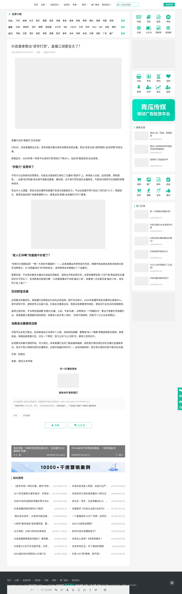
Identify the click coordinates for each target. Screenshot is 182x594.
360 (100, 26)
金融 (25, 20)
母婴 (105, 20)
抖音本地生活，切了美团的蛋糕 (88, 546)
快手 (34, 26)
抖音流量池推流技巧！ (160, 277)
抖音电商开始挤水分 (159, 251)
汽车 (18, 20)
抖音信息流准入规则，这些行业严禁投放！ (93, 486)
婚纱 (91, 20)
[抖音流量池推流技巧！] (141, 278)
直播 (51, 33)
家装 (78, 20)
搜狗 (114, 26)
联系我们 (106, 4)
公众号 (58, 26)
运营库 (67, 4)
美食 (71, 20)
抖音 (18, 26)
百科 (31, 33)
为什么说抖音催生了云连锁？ (161, 266)
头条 (81, 26)
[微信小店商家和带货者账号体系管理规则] (141, 146)
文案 (25, 33)
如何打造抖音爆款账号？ (84, 531)
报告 (38, 33)
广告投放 (72, 405)
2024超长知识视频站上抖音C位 (30, 553)
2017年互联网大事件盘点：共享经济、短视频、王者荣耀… (40, 493)
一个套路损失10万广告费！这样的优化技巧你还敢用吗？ (98, 516)
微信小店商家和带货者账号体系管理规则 (161, 147)
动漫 (58, 20)
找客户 (79, 405)
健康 (45, 20)
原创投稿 (169, 4)
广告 (105, 33)
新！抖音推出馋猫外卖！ (161, 211)
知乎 (88, 26)
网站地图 (79, 585)
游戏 (51, 20)
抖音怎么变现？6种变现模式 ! (87, 538)
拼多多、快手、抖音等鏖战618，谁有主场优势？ (96, 501)
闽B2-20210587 (129, 585)
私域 (85, 33)
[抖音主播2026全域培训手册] (141, 224)
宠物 (111, 20)
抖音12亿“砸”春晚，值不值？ (86, 553)
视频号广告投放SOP (159, 159)
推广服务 (95, 4)
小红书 (73, 26)
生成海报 (47, 589)
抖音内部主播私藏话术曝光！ (161, 239)
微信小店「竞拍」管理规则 (161, 134)
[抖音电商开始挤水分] (141, 251)
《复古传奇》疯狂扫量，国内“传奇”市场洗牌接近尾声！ (40, 486)
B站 (65, 26)
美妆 (65, 20)
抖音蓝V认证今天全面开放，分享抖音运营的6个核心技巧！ (40, 546)
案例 (84, 4)
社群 (91, 33)
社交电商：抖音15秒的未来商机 (30, 531)
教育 (85, 20)
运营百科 (54, 4)
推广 (111, 33)
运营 (43, 4)
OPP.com (42, 585)
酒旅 (98, 20)
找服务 (85, 405)
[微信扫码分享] (56, 589)
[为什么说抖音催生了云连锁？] (141, 264)
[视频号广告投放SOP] (141, 159)
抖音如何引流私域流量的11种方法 (89, 493)
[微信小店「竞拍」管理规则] (141, 133)
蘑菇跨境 (92, 405)
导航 (45, 33)
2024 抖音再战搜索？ (83, 523)
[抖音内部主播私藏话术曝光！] (141, 238)
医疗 (38, 20)
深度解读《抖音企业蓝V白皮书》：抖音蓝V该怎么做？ (98, 508)
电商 (78, 33)
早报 (74, 4)
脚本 (65, 33)
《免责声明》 (19, 405)
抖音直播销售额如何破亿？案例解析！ (33, 538)
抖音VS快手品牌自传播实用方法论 (31, 501)
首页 (36, 4)
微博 (41, 26)
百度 (107, 26)
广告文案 (92, 585)
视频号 (26, 26)
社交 (31, 20)
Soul (94, 26)
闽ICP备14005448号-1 (112, 585)
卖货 (58, 33)
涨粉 (98, 33)
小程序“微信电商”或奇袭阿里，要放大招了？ (36, 523)
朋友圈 (48, 26)
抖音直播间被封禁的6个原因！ (29, 508)
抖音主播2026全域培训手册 (161, 226)
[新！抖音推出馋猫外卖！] (141, 211)
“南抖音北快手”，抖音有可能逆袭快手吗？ (35, 516)
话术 (71, 33)
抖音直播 (25, 147)
